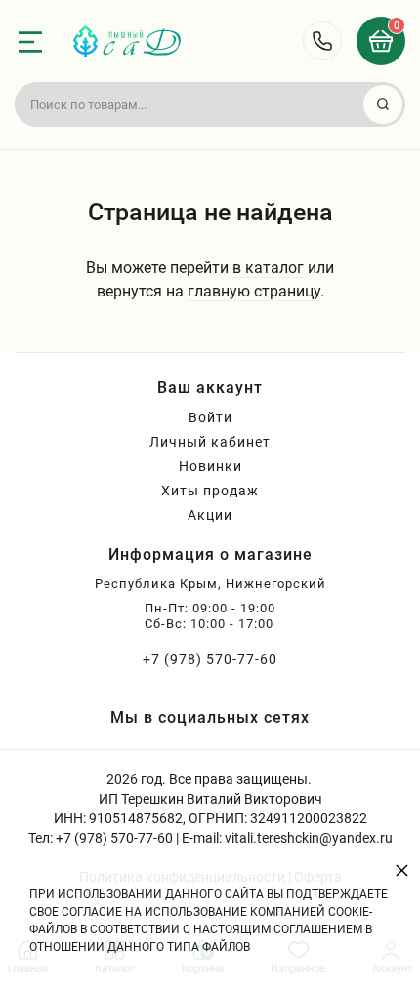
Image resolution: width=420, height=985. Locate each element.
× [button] (402, 869)
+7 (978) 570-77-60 (210, 659)
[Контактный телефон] (322, 40)
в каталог (268, 267)
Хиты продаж (210, 490)
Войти (210, 417)
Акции (210, 515)
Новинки (210, 466)
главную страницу (254, 291)
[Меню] (30, 42)
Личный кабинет (210, 442)
